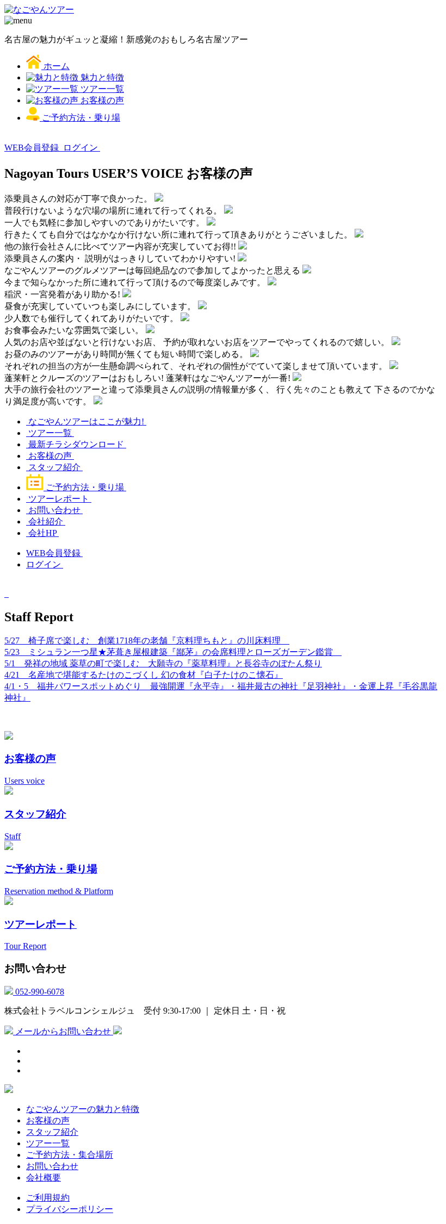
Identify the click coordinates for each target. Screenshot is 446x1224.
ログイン (81, 147)
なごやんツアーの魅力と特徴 (82, 1109)
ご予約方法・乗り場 (85, 487)
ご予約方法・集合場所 (69, 1154)
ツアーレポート (58, 498)
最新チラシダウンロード (76, 444)
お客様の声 (50, 455)
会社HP (42, 533)
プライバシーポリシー (69, 1209)
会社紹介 (45, 521)
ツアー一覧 (50, 433)
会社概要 (43, 1177)
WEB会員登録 (32, 147)
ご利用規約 (48, 1197)
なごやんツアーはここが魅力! (86, 421)
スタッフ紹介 (54, 467)
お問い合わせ (54, 510)
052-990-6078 (38, 991)
